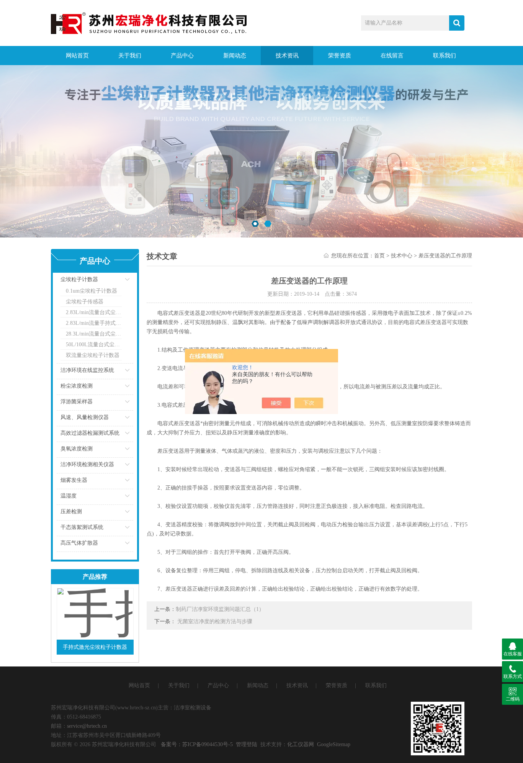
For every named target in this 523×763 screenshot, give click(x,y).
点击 (118, 281)
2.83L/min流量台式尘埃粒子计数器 (94, 312)
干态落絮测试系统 (81, 527)
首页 (379, 256)
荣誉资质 (339, 55)
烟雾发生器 (73, 480)
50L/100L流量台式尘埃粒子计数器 (94, 344)
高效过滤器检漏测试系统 (89, 433)
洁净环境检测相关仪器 (87, 464)
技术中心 (401, 256)
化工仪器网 (300, 744)
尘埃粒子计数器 (79, 279)
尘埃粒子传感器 (84, 302)
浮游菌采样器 (76, 401)
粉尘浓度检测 (76, 386)
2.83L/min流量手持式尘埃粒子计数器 (94, 323)
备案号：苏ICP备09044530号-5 (197, 744)
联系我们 (444, 55)
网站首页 (77, 55)
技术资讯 (287, 55)
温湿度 (68, 496)
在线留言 (392, 55)
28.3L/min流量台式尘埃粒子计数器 (94, 334)
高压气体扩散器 (79, 543)
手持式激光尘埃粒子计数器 (95, 647)
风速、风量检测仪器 (84, 417)
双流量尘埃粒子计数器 (92, 355)
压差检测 (71, 511)
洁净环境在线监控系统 (87, 370)
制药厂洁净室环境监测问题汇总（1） (220, 609)
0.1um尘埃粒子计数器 (91, 291)
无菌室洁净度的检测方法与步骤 (214, 621)
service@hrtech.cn (87, 726)
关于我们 (129, 55)
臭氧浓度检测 (76, 449)
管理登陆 (246, 744)
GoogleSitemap (333, 744)
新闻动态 (234, 55)
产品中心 (182, 55)
